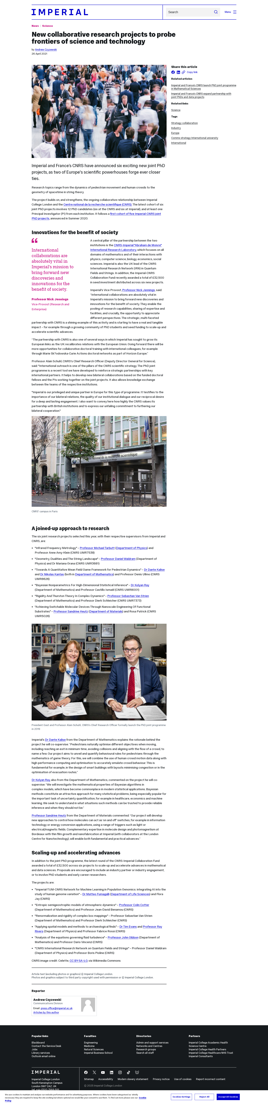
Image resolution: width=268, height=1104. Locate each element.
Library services (41, 1052)
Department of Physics (131, 548)
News (35, 26)
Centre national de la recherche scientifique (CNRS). (97, 204)
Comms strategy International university (194, 138)
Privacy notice (161, 1079)
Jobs (34, 1049)
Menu (228, 12)
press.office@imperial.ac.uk (56, 1008)
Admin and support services (152, 1042)
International (178, 143)
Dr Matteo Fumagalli (95, 894)
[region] (134, 1097)
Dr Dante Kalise (154, 569)
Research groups (146, 1049)
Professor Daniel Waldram (118, 559)
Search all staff (145, 1052)
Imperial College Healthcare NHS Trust (211, 1052)
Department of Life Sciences (130, 894)
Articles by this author (46, 1012)
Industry (176, 128)
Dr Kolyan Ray (140, 585)
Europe (175, 133)
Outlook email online (43, 1056)
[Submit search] (216, 12)
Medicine (89, 1046)
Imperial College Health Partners (207, 1049)
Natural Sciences (94, 1049)
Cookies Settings (181, 1096)
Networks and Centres (149, 1046)
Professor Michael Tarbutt (97, 548)
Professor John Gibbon (123, 937)
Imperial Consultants (201, 1056)
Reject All (204, 1096)
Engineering (91, 1042)
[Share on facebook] (173, 72)
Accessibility (105, 1079)
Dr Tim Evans (128, 926)
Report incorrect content (210, 1079)
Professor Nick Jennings (138, 290)
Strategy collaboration (184, 123)
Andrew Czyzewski (46, 49)
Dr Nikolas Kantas (52, 574)
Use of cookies (182, 1079)
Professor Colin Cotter (134, 905)
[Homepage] (97, 12)
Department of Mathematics (94, 574)
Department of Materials (105, 611)
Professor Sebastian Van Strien (128, 596)
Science (47, 26)
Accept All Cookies (228, 1096)
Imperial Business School (98, 1052)
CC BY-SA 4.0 (78, 960)
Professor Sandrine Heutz (71, 611)
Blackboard (38, 1042)
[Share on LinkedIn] (178, 72)
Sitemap (89, 1079)
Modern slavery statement (133, 1079)
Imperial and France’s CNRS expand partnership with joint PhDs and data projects (201, 95)
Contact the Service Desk (46, 1046)
